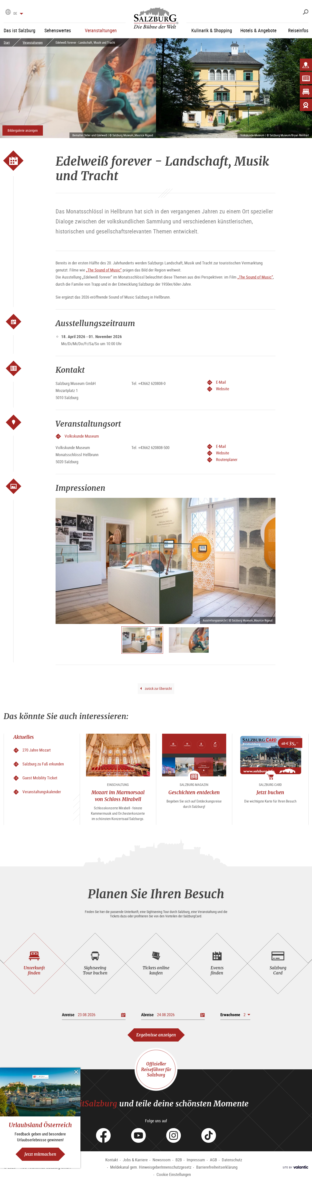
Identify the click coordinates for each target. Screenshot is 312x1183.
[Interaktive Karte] (306, 65)
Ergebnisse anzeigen (156, 1035)
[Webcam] (306, 105)
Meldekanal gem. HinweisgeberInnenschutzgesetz (150, 1167)
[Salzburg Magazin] (306, 78)
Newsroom (162, 1160)
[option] (165, 561)
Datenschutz (232, 1160)
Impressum (196, 1160)
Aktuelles (23, 737)
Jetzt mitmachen (40, 1154)
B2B (179, 1160)
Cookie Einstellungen (173, 1174)
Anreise (68, 1014)
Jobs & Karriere (135, 1160)
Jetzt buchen (270, 792)
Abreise (147, 1014)
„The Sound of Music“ (104, 270)
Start (7, 42)
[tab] (34, 963)
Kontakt (111, 1160)
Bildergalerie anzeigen (23, 130)
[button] (235, 1015)
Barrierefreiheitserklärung (216, 1167)
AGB (213, 1160)
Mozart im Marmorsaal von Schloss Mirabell (118, 795)
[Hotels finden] (306, 91)
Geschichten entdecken (194, 792)
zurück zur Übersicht (158, 688)
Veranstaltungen (33, 42)
